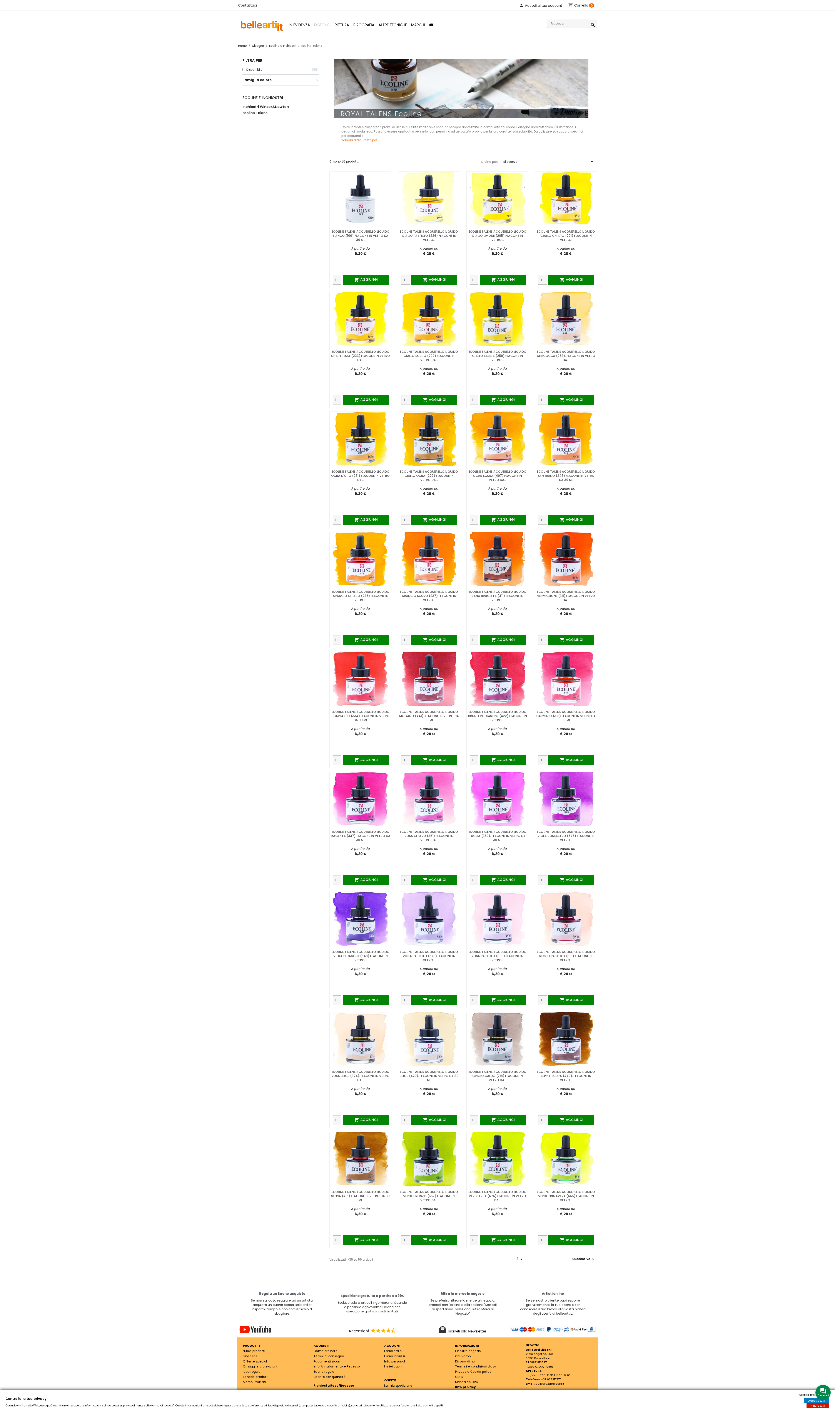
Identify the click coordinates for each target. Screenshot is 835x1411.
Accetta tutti (816, 1401)
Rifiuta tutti (818, 1406)
